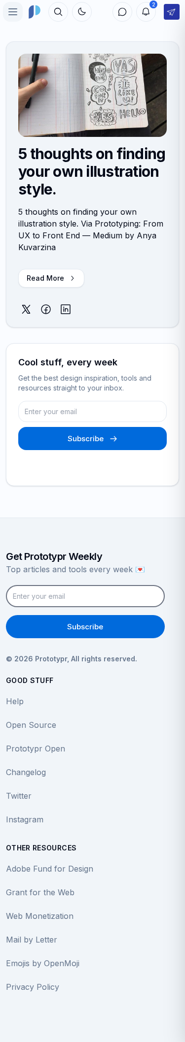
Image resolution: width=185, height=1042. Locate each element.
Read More (45, 278)
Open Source (31, 725)
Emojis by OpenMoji (42, 963)
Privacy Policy (32, 987)
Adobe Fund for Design (49, 869)
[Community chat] (122, 12)
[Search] (58, 12)
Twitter (19, 796)
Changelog (26, 772)
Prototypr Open (35, 748)
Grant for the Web (40, 892)
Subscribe (86, 438)
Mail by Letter (31, 939)
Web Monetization (40, 916)
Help (15, 701)
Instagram (24, 819)
